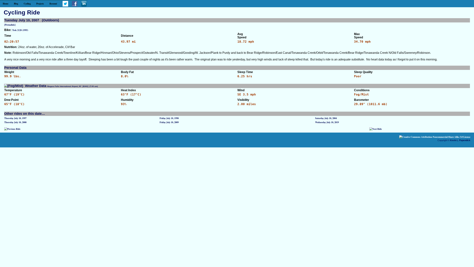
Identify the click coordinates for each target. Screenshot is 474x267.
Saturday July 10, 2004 (326, 118)
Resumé (53, 3)
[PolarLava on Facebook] (74, 5)
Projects (40, 3)
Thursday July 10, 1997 (15, 118)
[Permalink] (10, 24)
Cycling (27, 3)
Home (5, 3)
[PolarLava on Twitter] (65, 5)
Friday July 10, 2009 (169, 122)
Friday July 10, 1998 (169, 118)
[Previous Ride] (12, 129)
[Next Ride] (375, 129)
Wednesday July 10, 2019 (327, 122)
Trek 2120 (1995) (20, 30)
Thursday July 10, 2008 (15, 122)
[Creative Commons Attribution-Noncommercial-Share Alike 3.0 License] (434, 137)
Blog (16, 3)
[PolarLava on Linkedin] (83, 5)
